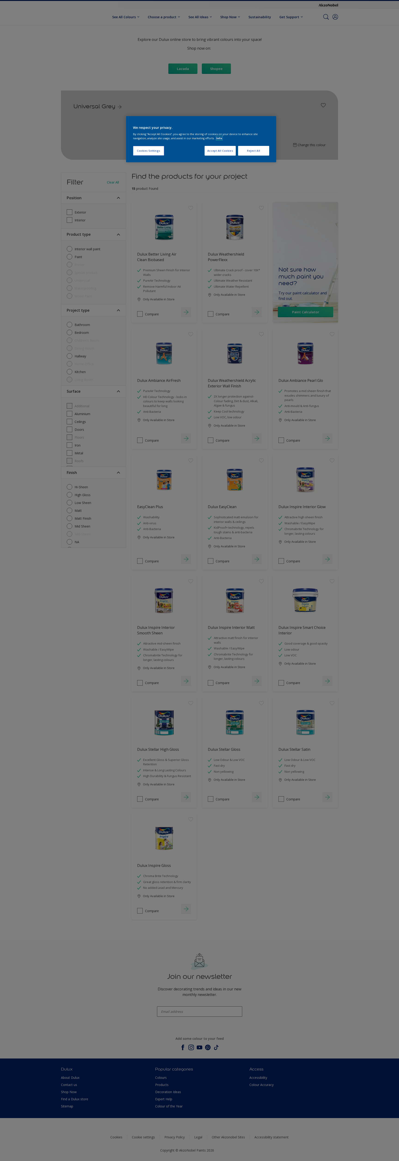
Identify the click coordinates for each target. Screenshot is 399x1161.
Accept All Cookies (220, 150)
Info (219, 138)
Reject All (253, 150)
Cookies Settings (148, 150)
